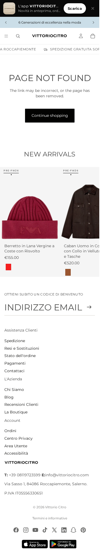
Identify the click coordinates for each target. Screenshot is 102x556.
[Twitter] (54, 530)
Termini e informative (49, 518)
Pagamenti (15, 363)
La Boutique (15, 412)
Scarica (75, 8)
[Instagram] (26, 530)
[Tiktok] (45, 530)
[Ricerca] (18, 36)
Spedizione (14, 340)
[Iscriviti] (89, 307)
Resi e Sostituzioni (21, 348)
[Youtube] (35, 530)
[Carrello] (93, 36)
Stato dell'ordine (20, 355)
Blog (9, 397)
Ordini (10, 430)
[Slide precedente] (6, 22)
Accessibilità (16, 453)
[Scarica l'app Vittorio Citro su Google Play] (64, 544)
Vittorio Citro (55, 507)
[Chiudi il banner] (93, 8)
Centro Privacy (18, 438)
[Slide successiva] (93, 22)
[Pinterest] (83, 530)
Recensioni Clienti (21, 404)
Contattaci (14, 370)
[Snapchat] (73, 530)
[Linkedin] (64, 530)
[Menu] (6, 36)
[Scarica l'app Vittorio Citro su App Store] (35, 544)
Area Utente (15, 445)
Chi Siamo (14, 389)
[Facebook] (16, 530)
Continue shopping (50, 115)
